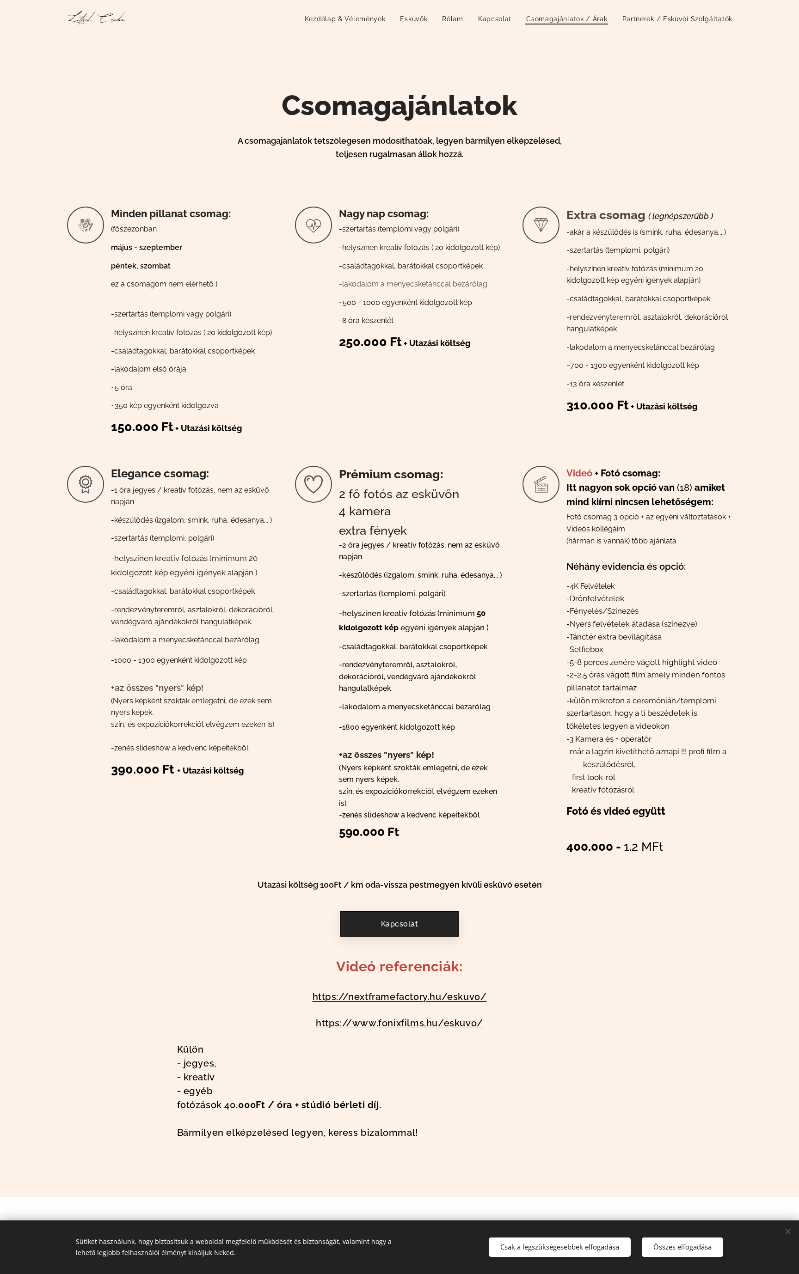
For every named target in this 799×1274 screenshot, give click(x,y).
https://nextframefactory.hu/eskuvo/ (400, 996)
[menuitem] (347, 18)
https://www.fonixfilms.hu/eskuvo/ (399, 1023)
